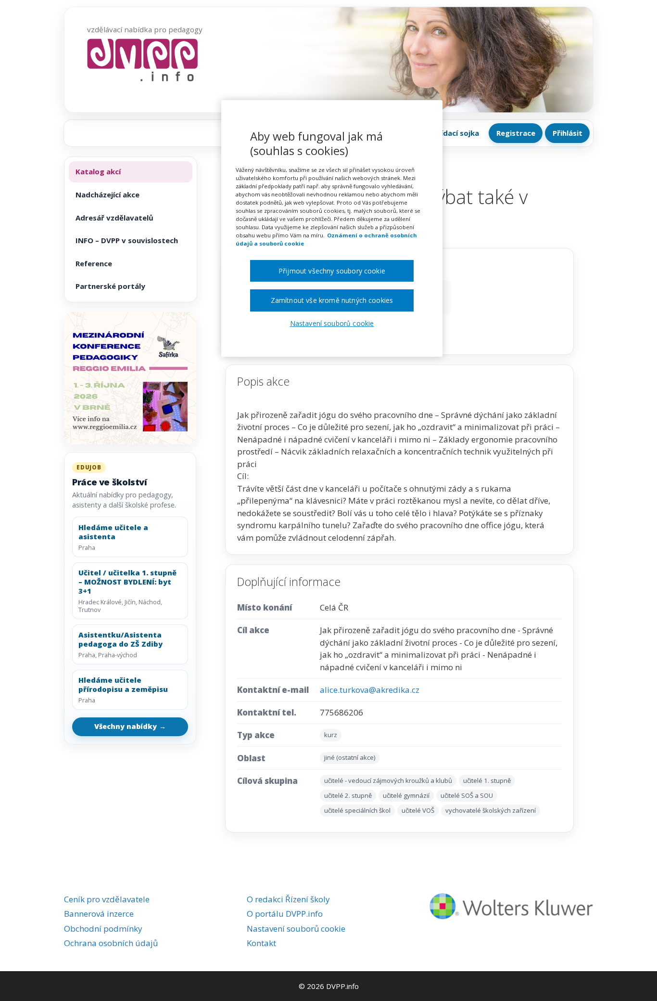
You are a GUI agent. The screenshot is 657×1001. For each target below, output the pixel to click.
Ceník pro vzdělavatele (107, 899)
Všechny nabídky (130, 726)
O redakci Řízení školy (288, 899)
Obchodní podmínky (103, 928)
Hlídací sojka (456, 133)
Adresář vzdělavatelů (114, 217)
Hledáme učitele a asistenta (113, 532)
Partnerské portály (110, 286)
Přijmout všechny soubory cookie (331, 270)
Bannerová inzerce (99, 913)
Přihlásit (567, 133)
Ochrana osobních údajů (111, 943)
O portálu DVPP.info (285, 913)
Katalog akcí (98, 171)
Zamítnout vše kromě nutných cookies (332, 300)
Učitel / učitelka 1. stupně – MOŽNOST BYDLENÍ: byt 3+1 (127, 581)
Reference (94, 263)
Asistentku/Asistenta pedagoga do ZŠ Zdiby (120, 639)
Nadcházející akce (107, 194)
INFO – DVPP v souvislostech (127, 240)
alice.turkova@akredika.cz (369, 689)
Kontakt (261, 943)
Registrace (515, 133)
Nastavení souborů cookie (296, 928)
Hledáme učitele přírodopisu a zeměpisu (123, 685)
